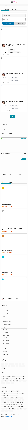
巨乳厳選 (5, 337)
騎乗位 (11, 410)
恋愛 (11, 406)
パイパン (16, 397)
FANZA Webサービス (9, 416)
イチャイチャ (8, 376)
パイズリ (7, 378)
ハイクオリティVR (5, 397)
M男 (6, 391)
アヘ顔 (3, 376)
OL (9, 391)
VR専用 (12, 391)
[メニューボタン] (2, 2)
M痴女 (3, 363)
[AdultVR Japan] (14, 2)
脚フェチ (24, 380)
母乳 (2, 366)
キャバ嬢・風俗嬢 (5, 395)
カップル (16, 393)
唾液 (2, 380)
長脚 (23, 366)
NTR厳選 (5, 318)
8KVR (3, 391)
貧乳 (20, 366)
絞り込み (8, 23)
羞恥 (2, 410)
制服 (23, 378)
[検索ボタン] (26, 2)
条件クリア (20, 23)
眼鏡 (20, 380)
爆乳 (9, 366)
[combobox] (13, 19)
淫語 (6, 408)
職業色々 (6, 410)
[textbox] (6, 19)
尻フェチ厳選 (6, 335)
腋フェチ (3, 383)
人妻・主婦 (4, 402)
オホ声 (19, 376)
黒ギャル (3, 368)
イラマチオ (14, 376)
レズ (11, 378)
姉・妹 (21, 402)
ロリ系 (16, 363)
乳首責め (15, 378)
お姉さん (17, 391)
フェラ (21, 397)
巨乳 (20, 363)
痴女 (18, 408)
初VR (20, 378)
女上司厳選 (5, 332)
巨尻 (23, 363)
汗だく (3, 408)
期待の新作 (5, 354)
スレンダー (11, 363)
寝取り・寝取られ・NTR (10, 404)
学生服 (3, 404)
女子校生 (17, 402)
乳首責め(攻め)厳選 (7, 324)
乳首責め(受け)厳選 (7, 321)
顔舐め (12, 383)
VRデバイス (5, 313)
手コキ (15, 406)
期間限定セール (21, 406)
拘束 (14, 380)
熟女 (6, 366)
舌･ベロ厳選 (5, 346)
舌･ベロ (8, 383)
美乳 (21, 408)
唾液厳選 (5, 329)
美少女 (25, 408)
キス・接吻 (22, 393)
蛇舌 (17, 366)
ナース (3, 378)
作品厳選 (5, 316)
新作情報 (5, 351)
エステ (12, 393)
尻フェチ (6, 380)
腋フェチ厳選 (6, 343)
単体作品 (12, 402)
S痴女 (7, 363)
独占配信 (13, 408)
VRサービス (5, 310)
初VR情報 (5, 348)
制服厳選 (5, 327)
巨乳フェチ (4, 406)
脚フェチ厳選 (6, 340)
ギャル (23, 376)
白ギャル (13, 366)
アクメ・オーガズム (5, 393)
